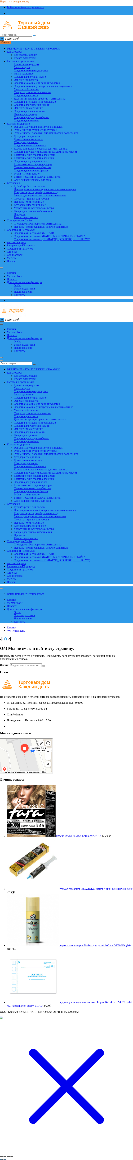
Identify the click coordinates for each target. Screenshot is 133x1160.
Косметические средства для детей (34, 154)
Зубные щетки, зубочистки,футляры (35, 129)
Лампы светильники (26, 217)
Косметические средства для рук (33, 164)
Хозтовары (13, 182)
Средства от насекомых (21, 229)
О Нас (17, 285)
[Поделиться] (8, 1156)
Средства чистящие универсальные (35, 101)
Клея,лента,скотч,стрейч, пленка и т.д (36, 192)
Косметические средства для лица (34, 157)
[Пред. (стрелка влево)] (1, 1159)
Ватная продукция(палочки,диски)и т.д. (37, 176)
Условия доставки (24, 288)
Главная (11, 272)
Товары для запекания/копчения (33, 211)
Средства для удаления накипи (32, 104)
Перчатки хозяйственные (29, 201)
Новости (12, 279)
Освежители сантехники (28, 107)
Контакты (19, 294)
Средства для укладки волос (30, 161)
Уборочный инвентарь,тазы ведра (34, 207)
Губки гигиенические (26, 173)
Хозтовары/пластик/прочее (30, 204)
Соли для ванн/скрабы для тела (32, 179)
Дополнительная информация (24, 282)
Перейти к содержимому (14, 1)
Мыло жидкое (22, 67)
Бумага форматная (25, 57)
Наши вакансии (23, 291)
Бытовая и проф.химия (20, 61)
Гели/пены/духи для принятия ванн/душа (38, 126)
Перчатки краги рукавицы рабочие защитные (41, 226)
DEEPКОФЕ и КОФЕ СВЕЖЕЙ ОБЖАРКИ (33, 48)
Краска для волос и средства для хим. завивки (41, 148)
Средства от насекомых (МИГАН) (34, 232)
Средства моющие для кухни (31, 70)
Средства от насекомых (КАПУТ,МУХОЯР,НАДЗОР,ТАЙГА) (50, 236)
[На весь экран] (4, 1156)
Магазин (15, 276)
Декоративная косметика (28, 139)
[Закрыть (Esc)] (11, 1156)
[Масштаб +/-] (1, 1156)
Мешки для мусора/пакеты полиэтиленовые (40, 195)
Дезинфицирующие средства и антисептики (40, 98)
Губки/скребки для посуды (29, 186)
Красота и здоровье (18, 123)
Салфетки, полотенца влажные (32, 92)
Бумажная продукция (26, 64)
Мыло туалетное (23, 73)
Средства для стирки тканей (30, 76)
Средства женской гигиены (30, 145)
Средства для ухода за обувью (31, 117)
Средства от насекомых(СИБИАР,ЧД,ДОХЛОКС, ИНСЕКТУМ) (52, 239)
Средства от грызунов (20, 248)
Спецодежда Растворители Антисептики (38, 223)
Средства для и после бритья (31, 170)
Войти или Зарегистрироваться (25, 7)
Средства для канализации (29, 111)
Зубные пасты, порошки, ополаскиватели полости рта (46, 132)
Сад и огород (15, 254)
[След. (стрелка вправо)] (4, 1159)
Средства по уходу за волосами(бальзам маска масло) (45, 151)
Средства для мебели (26, 120)
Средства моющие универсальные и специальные (43, 86)
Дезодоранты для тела (27, 136)
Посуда (11, 261)
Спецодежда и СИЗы (19, 220)
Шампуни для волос (26, 142)
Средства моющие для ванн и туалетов (37, 82)
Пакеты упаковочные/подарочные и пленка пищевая (45, 189)
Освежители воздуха (26, 79)
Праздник (19, 214)
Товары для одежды (25, 114)
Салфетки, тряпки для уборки (31, 198)
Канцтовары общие (25, 54)
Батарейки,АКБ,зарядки (21, 245)
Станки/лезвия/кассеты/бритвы (32, 167)
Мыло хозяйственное (26, 89)
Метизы (11, 257)
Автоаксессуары (16, 242)
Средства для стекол (26, 95)
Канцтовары (14, 51)
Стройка (12, 251)
